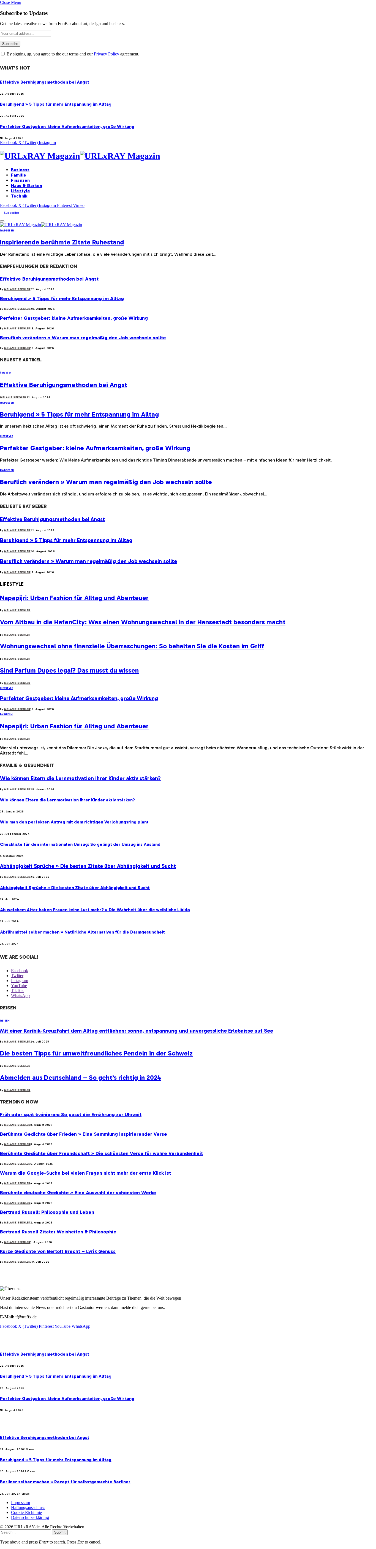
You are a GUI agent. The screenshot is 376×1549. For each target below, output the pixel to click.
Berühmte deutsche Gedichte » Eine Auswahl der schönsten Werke (78, 1193)
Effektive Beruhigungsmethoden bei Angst (44, 82)
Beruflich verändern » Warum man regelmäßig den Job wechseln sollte (83, 338)
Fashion (6, 714)
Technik (19, 196)
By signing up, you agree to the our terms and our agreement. (72, 54)
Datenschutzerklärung (30, 1517)
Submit (60, 1532)
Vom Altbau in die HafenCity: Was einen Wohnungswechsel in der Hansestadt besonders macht (142, 622)
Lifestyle (20, 190)
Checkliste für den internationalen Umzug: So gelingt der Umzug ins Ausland (80, 844)
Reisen (5, 1020)
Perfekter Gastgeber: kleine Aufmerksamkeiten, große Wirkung (67, 126)
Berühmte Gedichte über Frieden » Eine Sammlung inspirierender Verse (83, 1134)
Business (20, 169)
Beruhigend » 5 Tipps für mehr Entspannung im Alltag (55, 104)
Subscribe (11, 213)
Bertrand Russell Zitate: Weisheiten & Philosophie (58, 1232)
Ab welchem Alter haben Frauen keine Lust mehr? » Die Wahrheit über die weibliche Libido (95, 909)
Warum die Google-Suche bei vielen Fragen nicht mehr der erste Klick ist (85, 1173)
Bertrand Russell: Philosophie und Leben (47, 1212)
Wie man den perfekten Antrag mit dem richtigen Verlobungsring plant (74, 822)
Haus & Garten (26, 185)
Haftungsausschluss (28, 1507)
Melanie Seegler (17, 289)
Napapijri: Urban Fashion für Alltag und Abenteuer (74, 598)
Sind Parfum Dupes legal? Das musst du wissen (69, 670)
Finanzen (20, 180)
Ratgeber (7, 230)
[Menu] (2, 221)
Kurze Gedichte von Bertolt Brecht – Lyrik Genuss (58, 1251)
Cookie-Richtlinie (26, 1512)
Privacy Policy (106, 54)
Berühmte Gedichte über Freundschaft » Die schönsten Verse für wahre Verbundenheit (101, 1153)
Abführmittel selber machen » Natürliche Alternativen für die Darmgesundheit (82, 932)
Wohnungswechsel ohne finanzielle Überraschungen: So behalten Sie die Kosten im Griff (132, 646)
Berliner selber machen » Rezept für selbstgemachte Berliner (65, 1481)
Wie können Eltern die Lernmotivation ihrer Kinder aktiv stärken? (80, 778)
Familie (18, 175)
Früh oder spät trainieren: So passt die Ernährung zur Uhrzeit (70, 1114)
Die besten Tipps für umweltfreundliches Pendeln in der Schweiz (96, 1053)
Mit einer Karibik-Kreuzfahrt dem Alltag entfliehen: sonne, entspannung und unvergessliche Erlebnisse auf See (136, 1030)
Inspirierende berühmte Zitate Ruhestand (62, 242)
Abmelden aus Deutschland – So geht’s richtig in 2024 (80, 1077)
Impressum (20, 1502)
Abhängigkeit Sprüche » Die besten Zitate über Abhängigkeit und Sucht (88, 866)
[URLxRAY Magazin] (188, 156)
